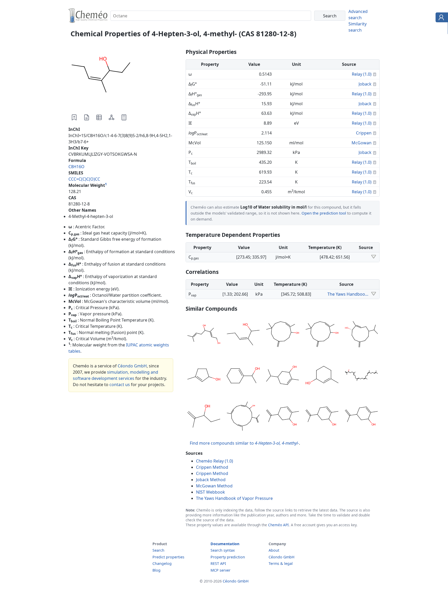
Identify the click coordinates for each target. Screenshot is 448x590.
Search (158, 550)
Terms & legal (281, 563)
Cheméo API (278, 524)
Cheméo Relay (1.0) (214, 461)
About (274, 550)
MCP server (220, 570)
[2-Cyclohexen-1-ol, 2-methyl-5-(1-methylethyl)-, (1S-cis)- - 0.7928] (282, 376)
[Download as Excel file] (99, 117)
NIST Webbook (210, 492)
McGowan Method (214, 486)
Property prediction (228, 557)
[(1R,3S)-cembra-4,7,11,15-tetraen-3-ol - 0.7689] (243, 417)
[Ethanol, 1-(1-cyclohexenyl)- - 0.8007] (243, 376)
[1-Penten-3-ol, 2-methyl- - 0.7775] (204, 417)
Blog (156, 570)
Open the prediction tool (324, 213)
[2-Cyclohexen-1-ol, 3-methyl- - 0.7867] (322, 376)
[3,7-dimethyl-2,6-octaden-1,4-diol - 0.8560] (204, 335)
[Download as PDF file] (86, 117)
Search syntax (223, 550)
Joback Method (211, 479)
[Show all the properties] (373, 257)
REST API (218, 563)
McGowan (362, 143)
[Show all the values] (373, 294)
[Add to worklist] (74, 117)
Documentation (225, 543)
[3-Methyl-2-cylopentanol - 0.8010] (204, 376)
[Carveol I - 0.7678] (322, 417)
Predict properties (168, 557)
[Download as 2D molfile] (111, 117)
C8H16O (76, 166)
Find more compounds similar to (244, 443)
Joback (365, 84)
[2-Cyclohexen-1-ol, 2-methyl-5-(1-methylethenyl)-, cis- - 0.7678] (282, 417)
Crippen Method (212, 467)
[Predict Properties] (124, 117)
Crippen (364, 133)
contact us (119, 384)
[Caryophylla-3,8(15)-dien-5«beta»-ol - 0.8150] (322, 335)
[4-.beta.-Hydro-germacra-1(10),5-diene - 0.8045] (361, 335)
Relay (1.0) (362, 74)
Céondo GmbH (132, 366)
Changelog (162, 563)
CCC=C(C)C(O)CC (84, 179)
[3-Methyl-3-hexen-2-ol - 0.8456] (243, 335)
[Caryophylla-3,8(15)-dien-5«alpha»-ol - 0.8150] (282, 335)
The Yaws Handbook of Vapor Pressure (348, 294)
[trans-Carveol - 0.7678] (361, 417)
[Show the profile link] (440, 18)
